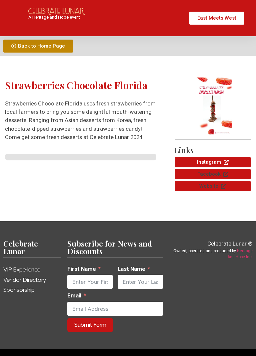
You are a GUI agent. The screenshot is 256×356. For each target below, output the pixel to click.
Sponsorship (19, 289)
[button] (213, 174)
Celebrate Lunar (20, 247)
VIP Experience (21, 269)
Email (74, 295)
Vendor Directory (24, 279)
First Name (81, 269)
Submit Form (90, 325)
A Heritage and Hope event (54, 17)
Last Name (131, 269)
